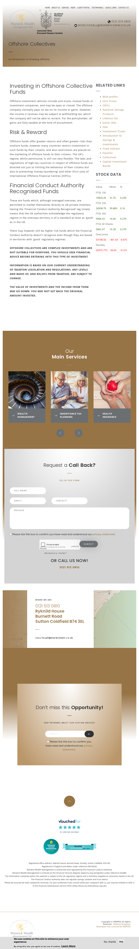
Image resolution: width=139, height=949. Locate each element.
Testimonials (97, 7)
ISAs (105, 127)
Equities (108, 153)
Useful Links (111, 7)
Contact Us (123, 7)
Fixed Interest (111, 148)
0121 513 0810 (120, 21)
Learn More (68, 946)
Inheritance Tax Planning (70, 415)
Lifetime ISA (110, 118)
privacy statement (104, 534)
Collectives (109, 157)
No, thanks (110, 941)
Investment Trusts (114, 131)
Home (47, 7)
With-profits (110, 96)
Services (65, 7)
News (73, 7)
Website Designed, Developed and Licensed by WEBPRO (113, 925)
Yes (121, 941)
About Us (55, 7)
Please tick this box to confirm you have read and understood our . (64, 534)
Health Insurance (109, 415)
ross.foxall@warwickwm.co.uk (104, 25)
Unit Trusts (110, 101)
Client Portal (83, 7)
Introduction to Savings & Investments (112, 140)
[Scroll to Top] (69, 801)
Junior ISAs (109, 122)
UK (39, 632)
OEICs (106, 105)
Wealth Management (26, 415)
